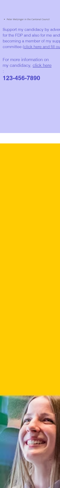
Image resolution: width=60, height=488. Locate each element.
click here (42, 65)
